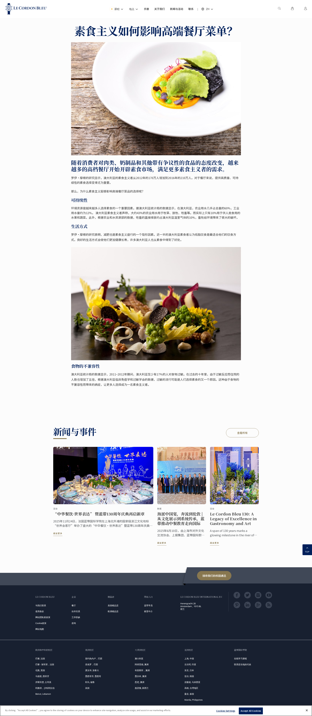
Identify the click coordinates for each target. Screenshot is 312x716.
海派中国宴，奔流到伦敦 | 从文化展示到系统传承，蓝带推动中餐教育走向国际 (180, 519)
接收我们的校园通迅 (214, 576)
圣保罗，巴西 (91, 664)
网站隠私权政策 (42, 617)
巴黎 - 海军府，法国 (44, 664)
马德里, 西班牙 (42, 676)
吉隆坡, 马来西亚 (192, 682)
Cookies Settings (225, 710)
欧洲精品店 (113, 611)
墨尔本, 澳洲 (140, 676)
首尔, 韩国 (189, 676)
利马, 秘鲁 (90, 682)
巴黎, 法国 (40, 658)
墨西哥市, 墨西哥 (93, 676)
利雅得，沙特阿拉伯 (45, 688)
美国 (87, 688)
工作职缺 (76, 617)
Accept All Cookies (251, 710)
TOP (307, 551)
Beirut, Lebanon (43, 693)
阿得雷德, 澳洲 (142, 664)
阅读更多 (57, 533)
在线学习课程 (240, 658)
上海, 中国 (189, 658)
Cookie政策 (40, 623)
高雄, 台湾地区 (191, 688)
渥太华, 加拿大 (92, 670)
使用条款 (39, 611)
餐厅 (74, 605)
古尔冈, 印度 (190, 664)
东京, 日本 (189, 670)
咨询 (74, 623)
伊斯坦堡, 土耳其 (43, 682)
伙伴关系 (76, 611)
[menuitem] (279, 9)
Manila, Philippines (193, 699)
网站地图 (39, 629)
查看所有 (242, 433)
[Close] (306, 710)
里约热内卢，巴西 (93, 658)
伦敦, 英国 (40, 670)
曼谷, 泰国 (189, 693)
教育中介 (148, 611)
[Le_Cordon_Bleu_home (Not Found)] (26, 9)
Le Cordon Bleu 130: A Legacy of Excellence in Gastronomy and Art (233, 519)
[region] (156, 710)
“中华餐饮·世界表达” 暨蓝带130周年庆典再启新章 (99, 514)
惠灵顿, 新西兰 (142, 688)
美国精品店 (113, 605)
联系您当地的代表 (242, 664)
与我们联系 (40, 605)
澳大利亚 (139, 658)
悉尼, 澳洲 (139, 682)
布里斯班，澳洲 (142, 670)
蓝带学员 (148, 605)
